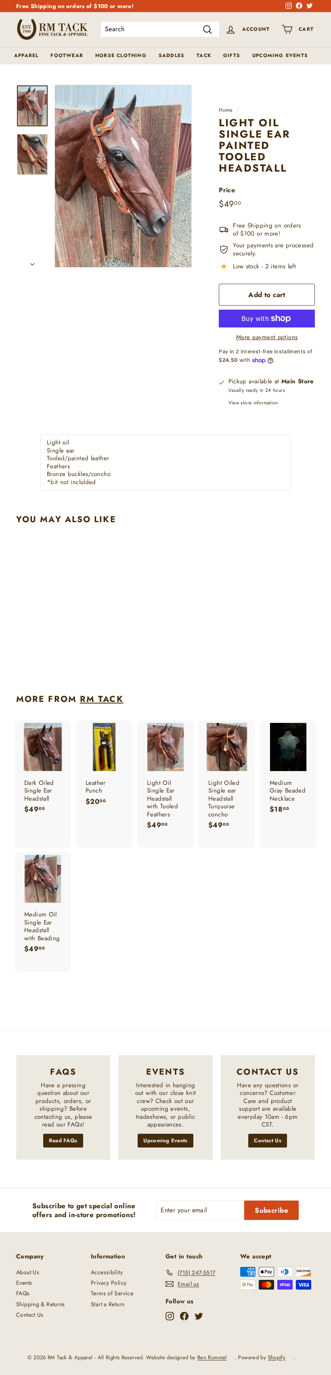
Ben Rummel (212, 1357)
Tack (204, 55)
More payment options (267, 338)
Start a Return (107, 1304)
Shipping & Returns (40, 1304)
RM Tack (102, 699)
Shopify (277, 1357)
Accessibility (107, 1272)
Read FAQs (63, 1140)
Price (227, 190)
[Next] (32, 262)
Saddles (171, 55)
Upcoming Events (280, 55)
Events (24, 1283)
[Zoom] (123, 176)
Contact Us (267, 1140)
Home (226, 110)
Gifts (231, 55)
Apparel (26, 55)
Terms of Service (112, 1293)
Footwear (66, 55)
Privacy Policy (108, 1283)
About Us (27, 1272)
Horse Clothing (121, 55)
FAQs (23, 1293)
